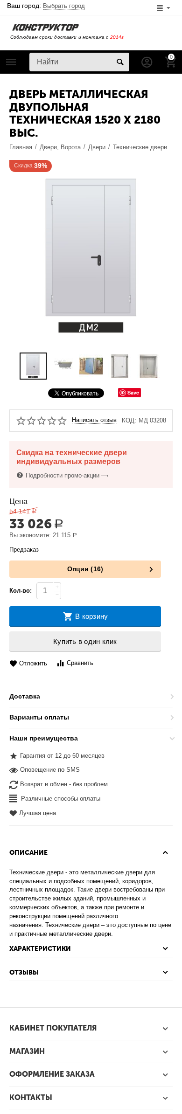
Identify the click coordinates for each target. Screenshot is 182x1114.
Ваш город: (46, 5)
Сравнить (80, 662)
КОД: (129, 420)
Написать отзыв (94, 420)
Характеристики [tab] (40, 949)
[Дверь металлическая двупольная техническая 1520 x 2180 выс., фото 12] (91, 256)
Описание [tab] (28, 853)
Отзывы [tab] (24, 972)
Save (133, 392)
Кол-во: (20, 590)
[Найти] (120, 62)
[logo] (45, 26)
